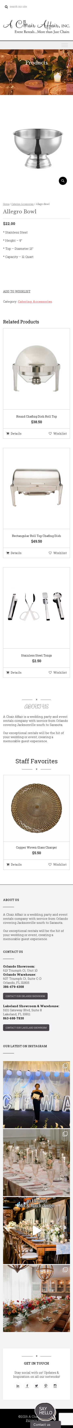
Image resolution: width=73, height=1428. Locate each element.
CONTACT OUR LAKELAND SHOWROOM (26, 1027)
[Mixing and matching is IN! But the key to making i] (36, 1230)
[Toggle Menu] (64, 45)
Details (16, 433)
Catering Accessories (22, 204)
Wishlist (60, 433)
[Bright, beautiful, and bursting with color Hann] (36, 1298)
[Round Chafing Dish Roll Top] (31, 369)
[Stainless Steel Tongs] (31, 608)
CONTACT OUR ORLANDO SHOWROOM (25, 996)
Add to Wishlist (16, 291)
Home (6, 204)
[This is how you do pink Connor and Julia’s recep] (36, 1162)
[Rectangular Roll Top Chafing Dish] (31, 489)
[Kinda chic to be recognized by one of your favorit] (36, 1094)
